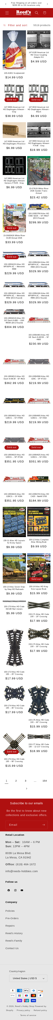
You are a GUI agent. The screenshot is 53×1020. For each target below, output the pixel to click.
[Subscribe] (43, 825)
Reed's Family (13, 940)
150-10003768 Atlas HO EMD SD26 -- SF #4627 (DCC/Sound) (39, 216)
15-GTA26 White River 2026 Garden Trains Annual (38, 191)
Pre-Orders (12, 918)
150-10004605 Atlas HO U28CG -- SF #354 (39, 417)
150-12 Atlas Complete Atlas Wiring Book (39, 541)
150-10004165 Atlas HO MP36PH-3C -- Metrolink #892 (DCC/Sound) (14, 295)
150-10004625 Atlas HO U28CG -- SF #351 (39, 456)
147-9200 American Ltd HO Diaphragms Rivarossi (14, 142)
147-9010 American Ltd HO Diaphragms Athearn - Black (39, 109)
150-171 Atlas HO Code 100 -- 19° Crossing (39, 615)
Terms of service (28, 1015)
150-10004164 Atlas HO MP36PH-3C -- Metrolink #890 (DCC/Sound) (38, 264)
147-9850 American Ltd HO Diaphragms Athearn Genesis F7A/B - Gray (14, 180)
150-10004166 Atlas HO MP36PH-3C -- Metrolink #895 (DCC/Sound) (38, 295)
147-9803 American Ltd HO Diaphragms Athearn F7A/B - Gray (38, 143)
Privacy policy (23, 1010)
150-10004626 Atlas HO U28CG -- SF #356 (14, 495)
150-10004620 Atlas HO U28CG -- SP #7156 (14, 456)
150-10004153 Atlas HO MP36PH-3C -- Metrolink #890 (14, 266)
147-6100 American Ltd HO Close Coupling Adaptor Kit (39, 54)
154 (45, 780)
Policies (10, 911)
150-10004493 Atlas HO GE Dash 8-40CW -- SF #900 (39, 337)
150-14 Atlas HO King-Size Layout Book (39, 588)
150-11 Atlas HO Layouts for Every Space (14, 541)
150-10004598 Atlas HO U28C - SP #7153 (39, 377)
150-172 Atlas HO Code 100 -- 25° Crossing (14, 673)
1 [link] (6, 780)
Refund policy (40, 1010)
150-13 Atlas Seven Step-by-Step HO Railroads (14, 588)
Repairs (10, 925)
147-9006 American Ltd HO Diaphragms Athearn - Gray (14, 109)
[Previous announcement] (6, 4)
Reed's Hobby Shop (24, 1006)
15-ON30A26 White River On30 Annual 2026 (14, 237)
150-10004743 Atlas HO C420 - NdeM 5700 (39, 495)
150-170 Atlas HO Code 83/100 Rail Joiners (14, 608)
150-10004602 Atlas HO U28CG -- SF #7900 (14, 417)
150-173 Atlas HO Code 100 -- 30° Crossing (39, 645)
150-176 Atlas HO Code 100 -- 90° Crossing (14, 760)
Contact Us (12, 948)
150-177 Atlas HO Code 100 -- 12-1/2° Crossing (39, 745)
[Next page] (26, 789)
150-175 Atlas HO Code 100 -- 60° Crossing (39, 721)
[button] (7, 13)
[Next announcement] (47, 4)
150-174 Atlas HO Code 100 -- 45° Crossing (14, 707)
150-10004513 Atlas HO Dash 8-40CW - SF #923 (14, 377)
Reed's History (14, 933)
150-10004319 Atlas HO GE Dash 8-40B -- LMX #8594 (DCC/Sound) (14, 320)
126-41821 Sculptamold (14, 73)
